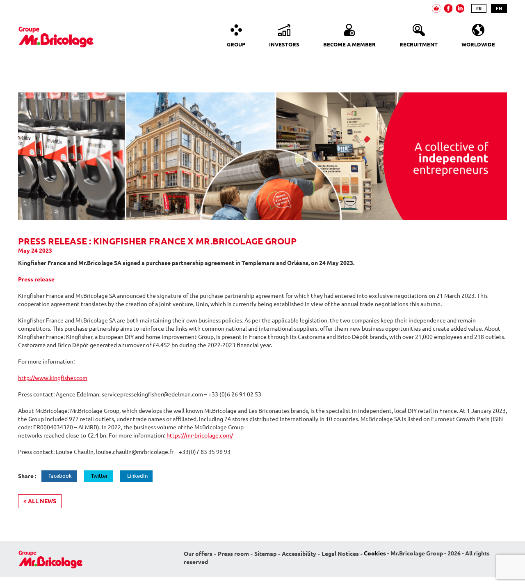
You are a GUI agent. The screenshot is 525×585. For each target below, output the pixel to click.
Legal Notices (340, 553)
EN (499, 8)
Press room (233, 553)
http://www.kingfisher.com (52, 378)
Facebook (60, 476)
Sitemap (265, 553)
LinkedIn (137, 476)
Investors (284, 44)
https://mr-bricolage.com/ (200, 435)
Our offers (198, 553)
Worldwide (478, 44)
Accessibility (299, 553)
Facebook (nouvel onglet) (448, 8)
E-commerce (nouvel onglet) (436, 8)
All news (39, 501)
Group (236, 44)
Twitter (99, 476)
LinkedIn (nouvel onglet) (460, 8)
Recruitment (418, 44)
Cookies (375, 553)
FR (479, 8)
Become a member (349, 44)
